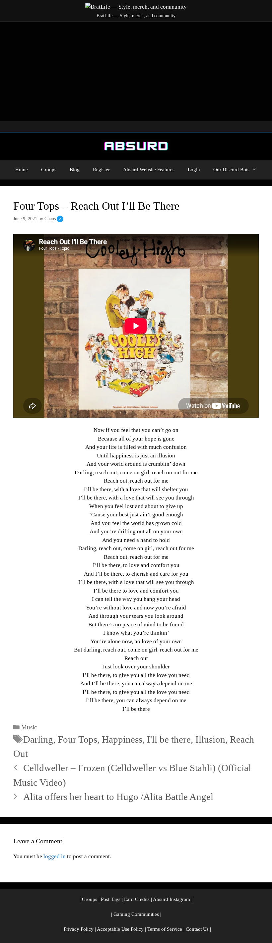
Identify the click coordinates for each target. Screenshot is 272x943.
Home (21, 169)
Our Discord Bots (231, 169)
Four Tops (77, 739)
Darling (38, 739)
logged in (54, 856)
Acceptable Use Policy (120, 929)
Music (29, 727)
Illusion (210, 739)
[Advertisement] (136, 71)
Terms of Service (164, 929)
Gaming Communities (136, 914)
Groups (48, 169)
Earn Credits (137, 899)
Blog (75, 169)
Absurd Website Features (148, 169)
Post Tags (110, 899)
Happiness (122, 739)
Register (101, 169)
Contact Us (197, 929)
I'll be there (169, 739)
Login (194, 169)
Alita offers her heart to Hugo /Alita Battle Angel (118, 796)
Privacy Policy (79, 929)
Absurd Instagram (171, 899)
